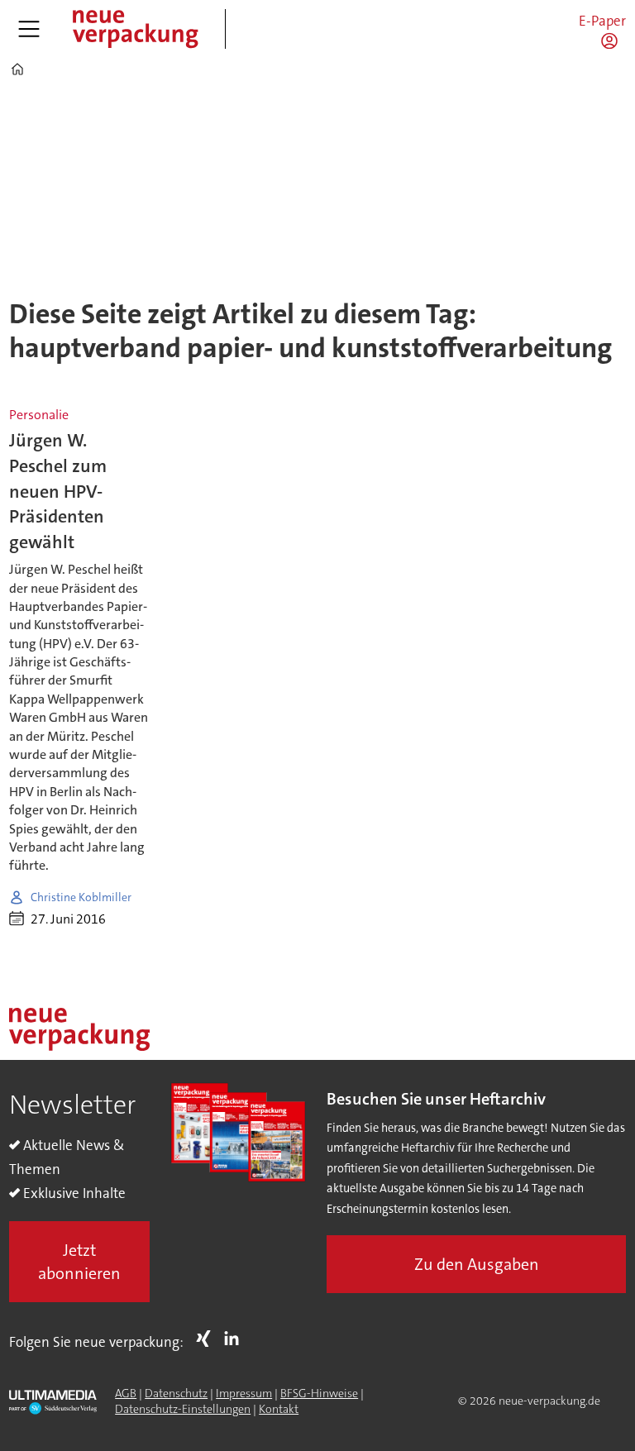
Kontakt (278, 1408)
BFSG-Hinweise (319, 1393)
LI (235, 1338)
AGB (125, 1393)
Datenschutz (176, 1393)
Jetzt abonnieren (79, 1261)
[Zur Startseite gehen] (135, 29)
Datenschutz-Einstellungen (183, 1408)
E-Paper (602, 21)
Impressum (244, 1393)
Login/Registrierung (613, 40)
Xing (207, 1338)
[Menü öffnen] (29, 29)
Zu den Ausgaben (476, 1264)
